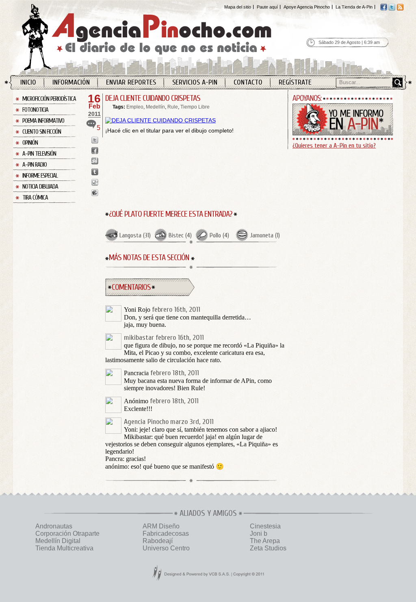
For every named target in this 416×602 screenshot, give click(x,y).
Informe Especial (40, 175)
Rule (172, 107)
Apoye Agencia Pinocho (307, 6)
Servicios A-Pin (194, 82)
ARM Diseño (161, 526)
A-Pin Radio (34, 164)
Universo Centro (166, 548)
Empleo (134, 107)
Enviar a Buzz (94, 192)
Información (71, 82)
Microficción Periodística (49, 99)
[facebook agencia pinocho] (383, 9)
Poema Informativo (43, 120)
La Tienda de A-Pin (354, 6)
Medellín (155, 107)
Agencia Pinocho (164, 37)
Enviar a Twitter (94, 140)
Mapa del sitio (237, 6)
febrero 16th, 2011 (176, 309)
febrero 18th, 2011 (174, 373)
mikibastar (139, 337)
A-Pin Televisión (39, 153)
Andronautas (53, 526)
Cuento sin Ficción (41, 131)
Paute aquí (267, 6)
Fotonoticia (35, 109)
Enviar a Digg (94, 182)
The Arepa (265, 540)
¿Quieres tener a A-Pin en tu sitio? (334, 145)
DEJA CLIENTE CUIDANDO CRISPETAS (152, 98)
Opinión (30, 142)
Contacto (248, 82)
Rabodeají (158, 540)
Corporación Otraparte (67, 533)
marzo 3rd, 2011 (192, 421)
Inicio (28, 82)
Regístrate (295, 82)
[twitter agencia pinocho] (391, 9)
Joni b (258, 533)
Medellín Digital (57, 540)
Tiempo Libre (195, 107)
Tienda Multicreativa (64, 548)
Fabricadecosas (166, 533)
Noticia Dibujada (40, 186)
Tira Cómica (35, 197)
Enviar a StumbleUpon (94, 161)
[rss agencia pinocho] (399, 9)
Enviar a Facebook (94, 150)
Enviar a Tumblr (94, 171)
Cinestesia (265, 526)
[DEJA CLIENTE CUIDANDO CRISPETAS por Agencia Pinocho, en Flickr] (160, 120)
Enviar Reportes (131, 82)
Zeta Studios (268, 548)
